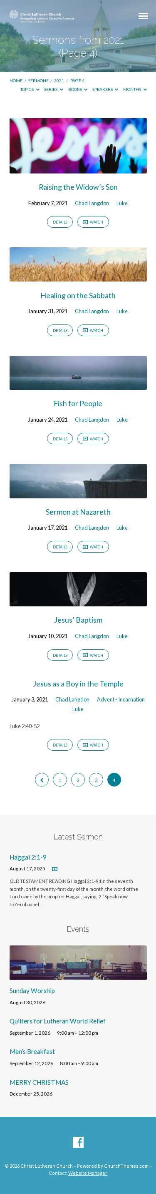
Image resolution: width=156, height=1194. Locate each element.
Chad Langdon (92, 203)
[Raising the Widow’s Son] (78, 168)
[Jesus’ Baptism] (78, 601)
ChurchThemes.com (126, 1166)
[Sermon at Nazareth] (78, 493)
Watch (96, 222)
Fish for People (78, 403)
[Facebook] (78, 1142)
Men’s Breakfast (32, 1051)
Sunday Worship (32, 990)
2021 (59, 80)
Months (132, 89)
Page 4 (77, 80)
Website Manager (87, 1173)
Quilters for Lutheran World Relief (58, 1021)
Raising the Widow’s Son (78, 186)
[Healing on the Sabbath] (78, 276)
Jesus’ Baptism (78, 619)
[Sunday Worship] (78, 975)
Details (60, 222)
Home (16, 80)
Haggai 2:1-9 (28, 857)
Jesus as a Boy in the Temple (78, 683)
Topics (27, 89)
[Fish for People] (78, 385)
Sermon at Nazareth (78, 511)
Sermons (38, 80)
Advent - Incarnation (121, 699)
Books (75, 89)
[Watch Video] (54, 869)
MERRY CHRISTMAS (39, 1082)
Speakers (103, 89)
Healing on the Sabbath (78, 295)
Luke (122, 203)
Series (51, 89)
